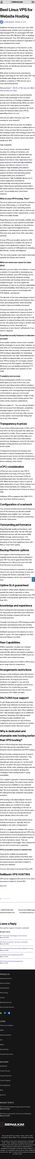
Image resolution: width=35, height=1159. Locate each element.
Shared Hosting (5, 983)
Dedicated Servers (6, 978)
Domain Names (4, 988)
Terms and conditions (6, 1025)
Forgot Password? (6, 1075)
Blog (1, 1090)
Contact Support (5, 1080)
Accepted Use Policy (6, 1054)
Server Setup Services (7, 1007)
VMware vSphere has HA (18, 165)
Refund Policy (4, 1049)
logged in (12, 928)
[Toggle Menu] (33, 2)
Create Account (5, 1071)
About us (3, 1095)
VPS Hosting (4, 992)
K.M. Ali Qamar (10, 22)
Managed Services (6, 1002)
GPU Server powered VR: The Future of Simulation (14, 942)
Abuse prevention (5, 1035)
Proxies (2, 997)
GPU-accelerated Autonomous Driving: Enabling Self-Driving (16, 948)
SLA (1, 1040)
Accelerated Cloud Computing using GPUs (11, 954)
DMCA (2, 1044)
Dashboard (3, 1066)
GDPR (2, 1030)
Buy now (3, 886)
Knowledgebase (6, 898)
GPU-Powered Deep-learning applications (11, 961)
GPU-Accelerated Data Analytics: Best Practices (13, 935)
